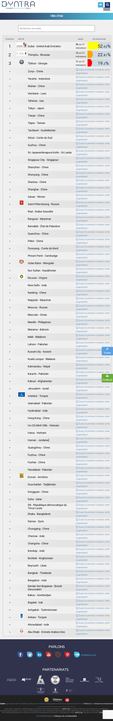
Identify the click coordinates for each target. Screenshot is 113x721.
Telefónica (87, 704)
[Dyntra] (18, 4)
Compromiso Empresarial (103, 704)
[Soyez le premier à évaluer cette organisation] (77, 69)
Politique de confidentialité (65, 716)
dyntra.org (66, 709)
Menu (106, 8)
